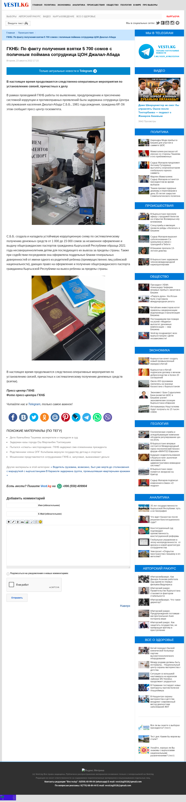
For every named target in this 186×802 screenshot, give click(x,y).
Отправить (17, 598)
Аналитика (78, 5)
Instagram (172, 23)
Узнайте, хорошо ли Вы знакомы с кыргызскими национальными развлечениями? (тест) (162, 752)
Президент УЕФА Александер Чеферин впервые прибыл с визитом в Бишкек (165, 289)
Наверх (125, 605)
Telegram (178, 23)
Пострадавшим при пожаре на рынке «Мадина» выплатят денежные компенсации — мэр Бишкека (164, 324)
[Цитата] (31, 522)
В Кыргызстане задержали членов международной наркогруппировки (164, 262)
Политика (50, 5)
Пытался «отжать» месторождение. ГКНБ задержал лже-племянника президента (58, 447)
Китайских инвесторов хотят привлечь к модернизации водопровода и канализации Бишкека (165, 311)
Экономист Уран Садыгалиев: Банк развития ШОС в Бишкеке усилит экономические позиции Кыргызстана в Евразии (165, 397)
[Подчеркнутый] (18, 522)
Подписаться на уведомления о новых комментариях (39, 573)
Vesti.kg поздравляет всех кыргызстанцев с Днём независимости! (163, 336)
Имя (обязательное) (49, 505)
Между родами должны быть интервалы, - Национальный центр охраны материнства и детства (165, 666)
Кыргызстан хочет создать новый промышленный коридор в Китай (164, 361)
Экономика (64, 5)
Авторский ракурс (30, 16)
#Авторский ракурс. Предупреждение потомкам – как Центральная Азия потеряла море (165, 615)
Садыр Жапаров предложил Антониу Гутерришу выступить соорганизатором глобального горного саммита (165, 167)
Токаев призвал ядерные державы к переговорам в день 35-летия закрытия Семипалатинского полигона (165, 192)
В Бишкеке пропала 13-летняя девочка (162, 249)
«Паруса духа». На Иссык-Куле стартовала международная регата (163, 299)
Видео (47, 16)
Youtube (167, 23)
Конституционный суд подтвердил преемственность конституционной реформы (164, 532)
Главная (37, 5)
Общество (112, 5)
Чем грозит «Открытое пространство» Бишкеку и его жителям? (165, 554)
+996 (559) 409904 (74, 486)
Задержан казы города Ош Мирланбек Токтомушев (40, 442)
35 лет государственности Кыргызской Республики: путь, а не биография (165, 508)
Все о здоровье (86, 16)
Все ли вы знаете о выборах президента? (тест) (165, 726)
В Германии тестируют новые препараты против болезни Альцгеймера (165, 688)
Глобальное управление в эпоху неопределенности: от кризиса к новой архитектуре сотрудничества (165, 544)
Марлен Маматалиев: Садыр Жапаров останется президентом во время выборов (164, 180)
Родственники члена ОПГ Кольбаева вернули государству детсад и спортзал (55, 451)
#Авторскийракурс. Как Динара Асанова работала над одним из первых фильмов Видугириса (164, 580)
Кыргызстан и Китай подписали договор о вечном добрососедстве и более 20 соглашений (165, 374)
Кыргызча (173, 16)
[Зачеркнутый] (22, 522)
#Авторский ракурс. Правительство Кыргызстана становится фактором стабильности (165, 592)
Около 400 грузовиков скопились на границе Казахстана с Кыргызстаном (165, 384)
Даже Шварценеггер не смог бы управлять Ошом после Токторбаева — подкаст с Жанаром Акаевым (158, 110)
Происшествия (96, 5)
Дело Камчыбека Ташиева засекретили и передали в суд (44, 437)
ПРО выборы (150, 5)
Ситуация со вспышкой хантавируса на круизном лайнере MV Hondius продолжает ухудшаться (163, 677)
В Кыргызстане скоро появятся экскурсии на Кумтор (162, 472)
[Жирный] (9, 522)
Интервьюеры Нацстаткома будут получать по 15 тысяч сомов (164, 409)
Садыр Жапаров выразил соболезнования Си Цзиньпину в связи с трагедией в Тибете (163, 240)
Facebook (162, 23)
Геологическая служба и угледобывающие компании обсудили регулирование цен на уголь (165, 436)
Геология (126, 5)
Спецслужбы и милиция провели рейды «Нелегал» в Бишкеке (165, 228)
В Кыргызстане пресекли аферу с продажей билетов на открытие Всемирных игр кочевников (164, 218)
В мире (137, 5)
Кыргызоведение (63, 16)
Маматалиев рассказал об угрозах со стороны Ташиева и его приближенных (165, 154)
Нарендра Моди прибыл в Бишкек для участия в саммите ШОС (163, 143)
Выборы (12, 16)
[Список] (36, 522)
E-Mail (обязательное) (50, 514)
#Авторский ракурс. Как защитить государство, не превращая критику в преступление (163, 626)
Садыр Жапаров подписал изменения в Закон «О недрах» (164, 483)
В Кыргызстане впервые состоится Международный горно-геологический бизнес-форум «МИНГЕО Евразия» (165, 447)
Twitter (157, 23)
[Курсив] (13, 522)
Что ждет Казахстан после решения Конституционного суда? (164, 519)
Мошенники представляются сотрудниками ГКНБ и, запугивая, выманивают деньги (59, 456)
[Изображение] (27, 522)
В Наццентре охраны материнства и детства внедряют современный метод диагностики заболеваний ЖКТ (162, 701)
